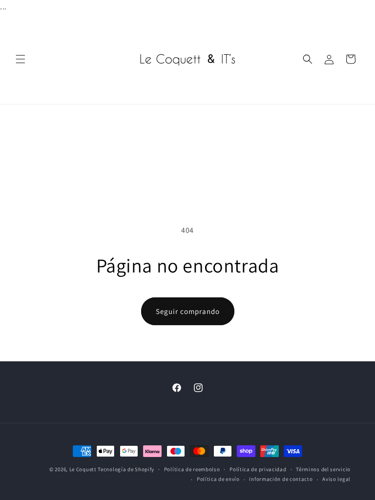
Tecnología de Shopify (126, 469)
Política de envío (218, 479)
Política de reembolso (192, 469)
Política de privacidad (257, 469)
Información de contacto (280, 479)
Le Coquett (83, 469)
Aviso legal (336, 479)
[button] (20, 59)
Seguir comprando (188, 311)
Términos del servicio (323, 469)
